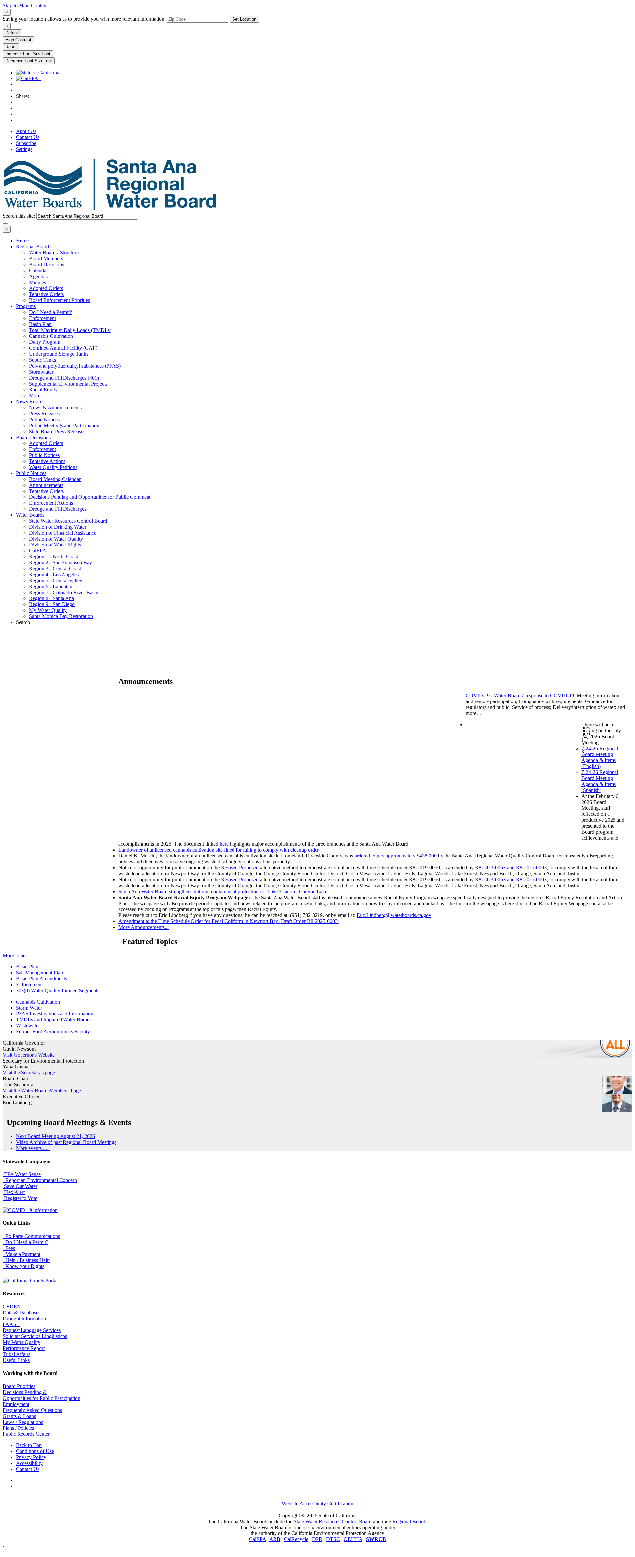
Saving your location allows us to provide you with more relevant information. (84, 19)
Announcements (46, 485)
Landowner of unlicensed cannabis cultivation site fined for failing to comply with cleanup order (218, 850)
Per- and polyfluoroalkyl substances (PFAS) (75, 366)
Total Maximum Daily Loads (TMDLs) (70, 330)
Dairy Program (44, 342)
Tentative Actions (47, 461)
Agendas (38, 276)
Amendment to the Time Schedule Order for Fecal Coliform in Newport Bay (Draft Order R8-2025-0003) (228, 921)
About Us (26, 131)
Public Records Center (26, 1434)
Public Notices (44, 419)
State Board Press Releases (57, 431)
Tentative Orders (46, 294)
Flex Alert (14, 1192)
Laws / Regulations (23, 1422)
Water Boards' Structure (54, 252)
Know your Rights (23, 1266)
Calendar (38, 270)
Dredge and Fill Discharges (57, 509)
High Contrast (18, 39)
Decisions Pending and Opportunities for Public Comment (89, 497)
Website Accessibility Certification (317, 1503)
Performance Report (24, 1348)
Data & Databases (21, 1312)
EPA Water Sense (22, 1174)
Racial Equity (43, 389)
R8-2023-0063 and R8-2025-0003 (511, 867)
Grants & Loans (19, 1416)
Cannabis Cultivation (51, 336)
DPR (317, 1539)
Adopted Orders (46, 288)
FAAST (11, 1324)
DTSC (333, 1539)
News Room (29, 401)
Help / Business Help (26, 1260)
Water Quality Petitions (53, 467)
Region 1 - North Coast (53, 556)
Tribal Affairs (16, 1354)
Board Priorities (19, 1386)
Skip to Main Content (25, 5)
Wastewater (28, 1025)
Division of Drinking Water (57, 527)
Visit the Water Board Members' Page (42, 1090)
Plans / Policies (18, 1428)
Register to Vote (20, 1198)
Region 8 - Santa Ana (51, 598)
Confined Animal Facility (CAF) (63, 348)
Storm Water (29, 1008)
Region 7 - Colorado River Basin (63, 592)
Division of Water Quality (56, 539)
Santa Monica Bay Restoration (61, 616)
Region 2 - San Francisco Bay (60, 562)
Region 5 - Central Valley (55, 580)
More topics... (17, 955)
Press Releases (44, 413)
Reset (11, 46)
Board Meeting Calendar (55, 479)
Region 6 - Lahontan (50, 586)
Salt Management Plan (39, 972)
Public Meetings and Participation (64, 425)
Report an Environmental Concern (40, 1180)
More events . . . (33, 1148)
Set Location (244, 19)
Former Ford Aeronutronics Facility (53, 1031)
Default (12, 32)
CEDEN (12, 1306)
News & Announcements (55, 407)
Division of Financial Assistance (62, 533)
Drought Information (24, 1318)
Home (22, 240)
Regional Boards (409, 1521)
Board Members (46, 258)
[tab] (7, 12)
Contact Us (27, 137)
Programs (26, 306)
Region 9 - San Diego (52, 604)
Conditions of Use (35, 1451)
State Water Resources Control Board (68, 521)
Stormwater (41, 372)
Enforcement (42, 318)
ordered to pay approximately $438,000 (395, 855)
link (521, 903)
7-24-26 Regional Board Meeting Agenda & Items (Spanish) (599, 781)
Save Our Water (20, 1186)
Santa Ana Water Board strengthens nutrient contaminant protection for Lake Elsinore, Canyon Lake (222, 891)
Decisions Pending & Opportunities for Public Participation (41, 1395)
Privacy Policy (31, 1457)
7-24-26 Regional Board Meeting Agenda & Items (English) (599, 757)
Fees (9, 1248)
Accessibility (29, 1463)
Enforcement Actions (51, 503)
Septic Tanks (42, 360)
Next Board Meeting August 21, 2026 (55, 1136)
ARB (274, 1539)
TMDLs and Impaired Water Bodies (53, 1019)
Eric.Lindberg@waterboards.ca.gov (394, 915)
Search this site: (19, 216)
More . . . (38, 395)
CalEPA (37, 550)
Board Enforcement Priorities (59, 300)
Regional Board (32, 246)
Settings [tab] (24, 149)
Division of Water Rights (55, 544)
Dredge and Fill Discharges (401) (64, 378)
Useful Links (16, 1360)
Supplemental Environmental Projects (68, 384)
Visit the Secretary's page (29, 1072)
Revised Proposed (240, 867)
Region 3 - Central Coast (55, 568)
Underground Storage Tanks (58, 354)
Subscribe (26, 143)
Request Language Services (32, 1330)
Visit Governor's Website (29, 1055)
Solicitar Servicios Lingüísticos (35, 1336)
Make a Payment (21, 1254)
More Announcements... (143, 927)
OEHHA (353, 1539)
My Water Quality (48, 610)
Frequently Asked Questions (32, 1410)
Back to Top (29, 1445)
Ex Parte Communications (31, 1236)
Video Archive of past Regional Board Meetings (66, 1142)
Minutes (37, 282)
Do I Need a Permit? (50, 312)
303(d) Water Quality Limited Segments (57, 990)
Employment (16, 1404)
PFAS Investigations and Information (54, 1013)
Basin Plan (40, 324)
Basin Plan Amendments (41, 978)
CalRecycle (296, 1539)
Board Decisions (46, 264)
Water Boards (30, 515)
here (224, 844)
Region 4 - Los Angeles (54, 574)
